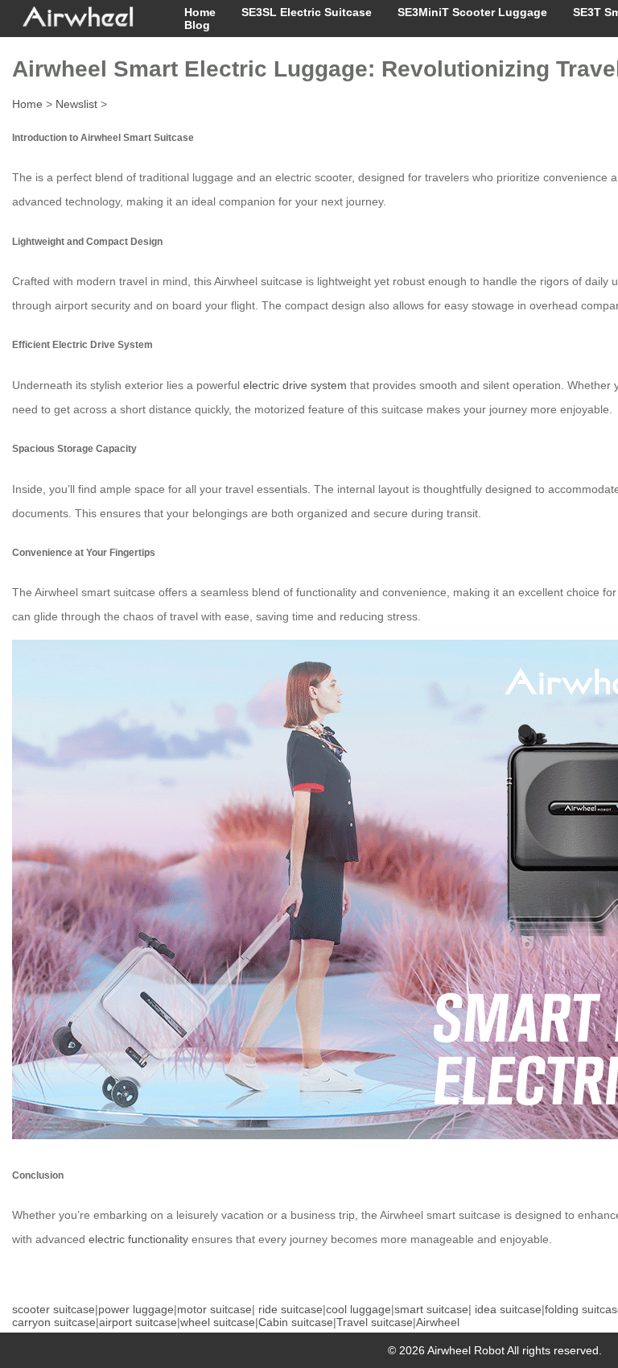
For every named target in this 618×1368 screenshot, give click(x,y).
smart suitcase (431, 1309)
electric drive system (295, 385)
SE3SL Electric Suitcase (306, 12)
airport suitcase (138, 1322)
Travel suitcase (374, 1322)
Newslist (76, 103)
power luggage (136, 1309)
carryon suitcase (54, 1322)
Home (200, 12)
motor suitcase (214, 1309)
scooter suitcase (53, 1309)
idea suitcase (508, 1309)
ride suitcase (290, 1309)
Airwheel (437, 1322)
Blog (197, 25)
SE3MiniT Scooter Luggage (472, 12)
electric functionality (138, 1239)
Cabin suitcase (295, 1322)
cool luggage (358, 1309)
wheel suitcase (217, 1322)
